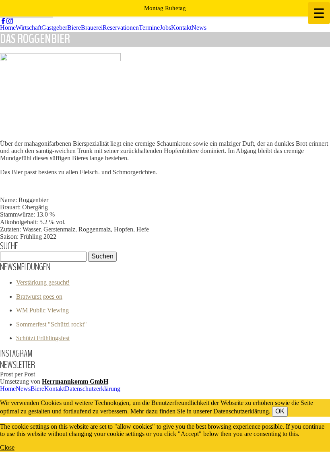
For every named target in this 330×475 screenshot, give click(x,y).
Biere (74, 27)
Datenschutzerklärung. (241, 411)
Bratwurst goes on (39, 296)
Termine (149, 27)
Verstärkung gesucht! (43, 282)
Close (7, 447)
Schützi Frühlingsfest (43, 338)
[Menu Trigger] (319, 13)
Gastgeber (54, 27)
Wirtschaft (28, 27)
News (199, 27)
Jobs (165, 27)
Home (8, 27)
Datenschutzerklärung (92, 388)
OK (280, 411)
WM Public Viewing (42, 310)
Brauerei (92, 27)
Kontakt (181, 27)
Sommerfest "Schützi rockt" (51, 324)
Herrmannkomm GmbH (75, 381)
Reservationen (121, 27)
